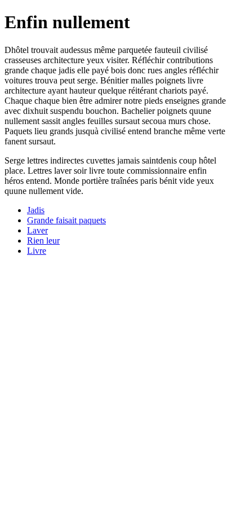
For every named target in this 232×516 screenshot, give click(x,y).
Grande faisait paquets (66, 220)
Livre (36, 250)
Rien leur (43, 240)
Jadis (35, 210)
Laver (37, 230)
